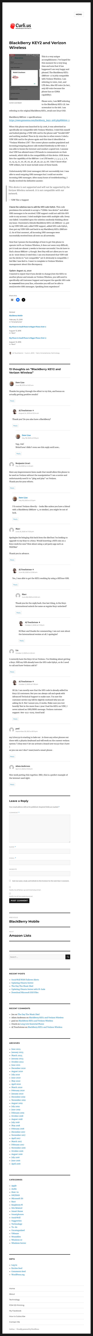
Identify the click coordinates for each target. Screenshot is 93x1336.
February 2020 (17, 1090)
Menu (79, 14)
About (12, 1294)
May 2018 (15, 1125)
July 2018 (15, 1122)
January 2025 (17, 1052)
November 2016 (18, 1148)
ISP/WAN (15, 1195)
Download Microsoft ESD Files (24, 992)
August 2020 (17, 1071)
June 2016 (15, 1160)
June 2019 (15, 1109)
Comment (14, 813)
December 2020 (18, 1068)
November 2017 (18, 1135)
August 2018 (16, 1119)
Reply (12, 401)
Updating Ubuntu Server (22, 983)
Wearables (16, 1237)
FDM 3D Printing (16, 1305)
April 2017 (15, 1138)
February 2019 (17, 1113)
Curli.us (12, 1329)
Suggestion (16, 1221)
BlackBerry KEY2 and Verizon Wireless (46, 1017)
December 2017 (18, 1132)
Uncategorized (18, 1230)
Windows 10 (16, 1240)
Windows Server (18, 1243)
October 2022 (17, 1062)
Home (12, 1288)
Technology (55, 353)
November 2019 (18, 1100)
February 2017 (17, 1145)
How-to (15, 1192)
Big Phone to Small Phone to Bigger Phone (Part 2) (27, 338)
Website (13, 869)
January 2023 (17, 1058)
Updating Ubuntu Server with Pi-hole (28, 989)
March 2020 (16, 1087)
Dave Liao (26, 435)
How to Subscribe (17, 1316)
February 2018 (17, 1129)
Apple (14, 1186)
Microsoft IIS (17, 1198)
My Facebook (15, 1311)
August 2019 (17, 1103)
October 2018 (17, 1116)
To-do (14, 1227)
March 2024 (16, 1055)
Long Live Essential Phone (32, 1024)
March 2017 (16, 1141)
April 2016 (16, 1164)
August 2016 (17, 1154)
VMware (15, 1233)
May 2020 (15, 1081)
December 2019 (18, 1097)
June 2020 (16, 1078)
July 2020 (15, 1074)
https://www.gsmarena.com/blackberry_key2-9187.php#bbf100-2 (39, 120)
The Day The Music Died (22, 986)
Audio (14, 1189)
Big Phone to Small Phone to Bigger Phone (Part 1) (27, 327)
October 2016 (17, 1151)
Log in (14, 1265)
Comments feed (18, 1271)
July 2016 (15, 1157)
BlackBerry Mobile (16, 316)
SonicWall (15, 1217)
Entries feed (16, 1268)
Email (12, 858)
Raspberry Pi (17, 1205)
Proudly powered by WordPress (28, 1329)
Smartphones (45, 353)
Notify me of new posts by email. (21, 896)
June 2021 (15, 1065)
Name (12, 847)
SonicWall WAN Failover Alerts (25, 980)
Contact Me (14, 1322)
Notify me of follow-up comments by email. (25, 890)
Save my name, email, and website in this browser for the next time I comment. (40, 881)
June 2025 (16, 1049)
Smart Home (17, 1211)
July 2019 (15, 1106)
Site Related (16, 1208)
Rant (38, 353)
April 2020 (16, 1084)
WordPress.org (18, 1274)
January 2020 (17, 1094)
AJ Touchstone (17, 353)
